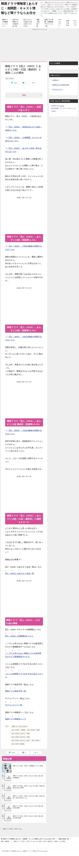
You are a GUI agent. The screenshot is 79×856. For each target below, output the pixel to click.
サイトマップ (75, 23)
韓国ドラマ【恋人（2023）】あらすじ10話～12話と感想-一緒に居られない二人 (28, 797)
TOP (29, 839)
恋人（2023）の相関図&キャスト (19, 636)
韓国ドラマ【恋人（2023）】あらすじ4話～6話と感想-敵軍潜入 (28, 776)
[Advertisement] (39, 45)
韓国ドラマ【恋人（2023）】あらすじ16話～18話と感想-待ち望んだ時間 (28, 786)
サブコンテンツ (59, 23)
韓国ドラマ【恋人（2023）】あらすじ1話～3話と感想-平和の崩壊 (28, 817)
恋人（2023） (10, 78)
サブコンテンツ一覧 (13, 705)
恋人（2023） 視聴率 (18, 730)
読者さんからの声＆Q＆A (61, 85)
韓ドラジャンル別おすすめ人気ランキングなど (27, 23)
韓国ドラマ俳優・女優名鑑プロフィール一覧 (48, 23)
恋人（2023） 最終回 (18, 744)
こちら (62, 106)
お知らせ (55, 80)
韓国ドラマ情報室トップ (15, 719)
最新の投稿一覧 (38, 23)
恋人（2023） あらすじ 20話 (21, 737)
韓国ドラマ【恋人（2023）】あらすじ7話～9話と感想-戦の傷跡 (28, 807)
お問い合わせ (67, 23)
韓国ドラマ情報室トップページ (5, 23)
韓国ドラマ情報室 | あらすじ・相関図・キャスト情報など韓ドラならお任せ (19, 8)
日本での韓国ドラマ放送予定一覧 (15, 23)
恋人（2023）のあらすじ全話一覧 (19, 573)
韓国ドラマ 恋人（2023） (20, 726)
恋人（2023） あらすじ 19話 (21, 733)
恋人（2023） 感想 (33, 730)
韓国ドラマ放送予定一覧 (15, 691)
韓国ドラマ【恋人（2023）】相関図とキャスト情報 (28, 766)
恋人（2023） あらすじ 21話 (21, 740)
